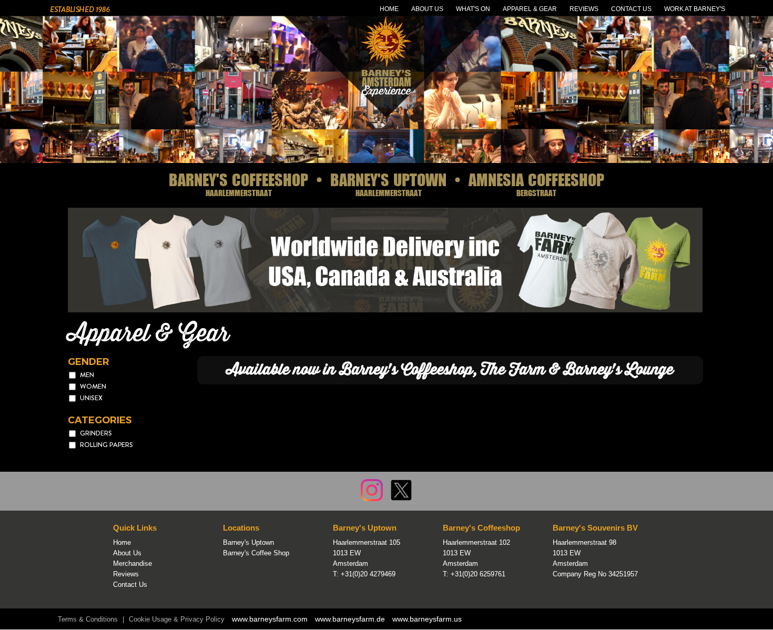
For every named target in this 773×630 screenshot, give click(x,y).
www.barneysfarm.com (270, 619)
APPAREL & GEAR (530, 9)
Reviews (126, 574)
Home (122, 542)
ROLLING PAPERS (106, 445)
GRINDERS (96, 433)
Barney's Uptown (248, 542)
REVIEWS (583, 9)
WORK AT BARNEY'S (694, 9)
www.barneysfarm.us (427, 619)
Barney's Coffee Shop (256, 553)
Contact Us (130, 584)
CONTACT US (631, 9)
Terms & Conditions (88, 619)
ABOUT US (427, 9)
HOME (389, 9)
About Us (127, 553)
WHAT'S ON (473, 9)
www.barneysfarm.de (350, 619)
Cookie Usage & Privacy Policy (177, 619)
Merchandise (132, 563)
